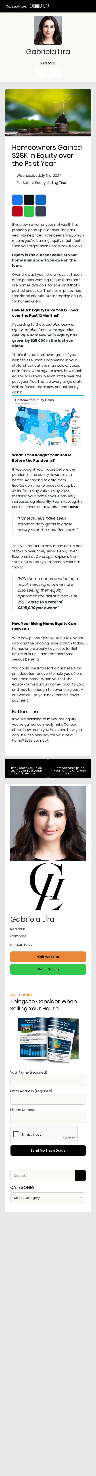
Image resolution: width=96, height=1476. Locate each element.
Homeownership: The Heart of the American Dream (70, 770)
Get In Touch (48, 969)
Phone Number (23, 1109)
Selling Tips (56, 182)
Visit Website (48, 957)
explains (62, 556)
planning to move (42, 719)
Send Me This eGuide (48, 1150)
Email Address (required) (31, 1091)
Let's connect (36, 740)
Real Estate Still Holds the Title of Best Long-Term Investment (26, 770)
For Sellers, (25, 182)
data (16, 370)
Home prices (32, 235)
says (74, 506)
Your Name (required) (28, 1072)
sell (62, 678)
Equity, (40, 182)
